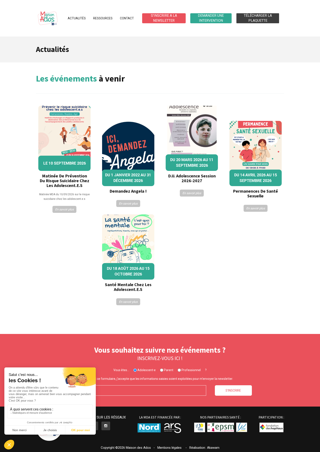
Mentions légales (169, 447)
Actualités (77, 18)
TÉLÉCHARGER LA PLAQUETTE (258, 18)
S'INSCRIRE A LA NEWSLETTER (164, 18)
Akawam (213, 447)
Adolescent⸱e (146, 370)
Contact (127, 18)
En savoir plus (64, 209)
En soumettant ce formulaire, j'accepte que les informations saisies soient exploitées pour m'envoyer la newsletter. (154, 378)
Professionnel (191, 370)
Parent (168, 370)
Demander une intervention (211, 18)
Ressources (103, 18)
